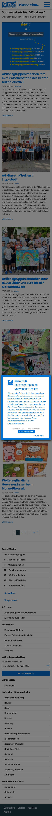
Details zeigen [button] (39, 435)
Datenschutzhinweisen (16, 423)
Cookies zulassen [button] (26, 432)
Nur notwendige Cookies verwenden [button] (26, 428)
